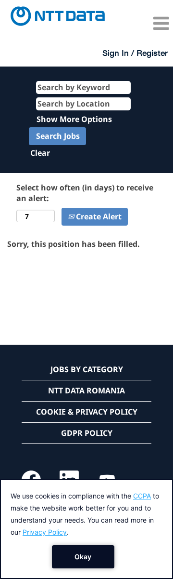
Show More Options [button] (74, 119)
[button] (144, 23)
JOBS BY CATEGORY (86, 369)
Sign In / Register (135, 53)
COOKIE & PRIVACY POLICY (86, 411)
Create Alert (98, 216)
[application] (86, 529)
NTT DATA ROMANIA (86, 390)
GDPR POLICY (86, 433)
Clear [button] (40, 153)
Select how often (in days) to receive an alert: (84, 193)
